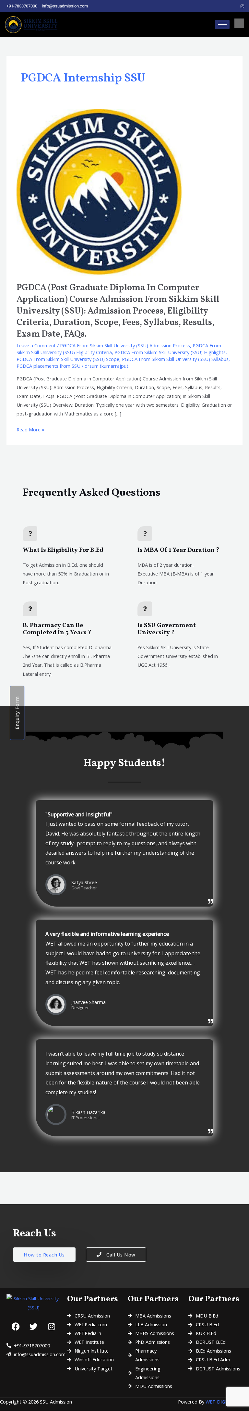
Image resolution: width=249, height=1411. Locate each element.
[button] (239, 23)
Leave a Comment (36, 345)
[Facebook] (220, 6)
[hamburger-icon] (222, 24)
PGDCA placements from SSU (48, 366)
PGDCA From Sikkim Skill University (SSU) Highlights (170, 352)
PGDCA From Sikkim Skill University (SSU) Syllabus (175, 359)
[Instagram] (242, 6)
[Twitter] (231, 6)
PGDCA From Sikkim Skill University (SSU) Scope (68, 359)
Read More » (30, 429)
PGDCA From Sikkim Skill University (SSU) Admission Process (125, 345)
